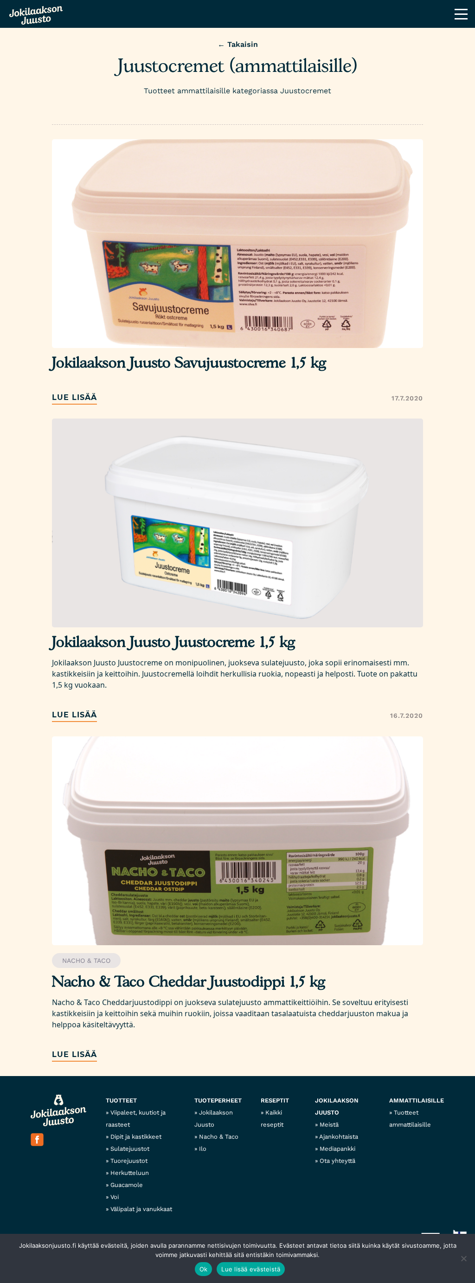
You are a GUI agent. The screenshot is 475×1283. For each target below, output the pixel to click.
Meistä (329, 1124)
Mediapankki (337, 1148)
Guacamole (126, 1184)
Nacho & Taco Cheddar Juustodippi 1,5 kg (188, 982)
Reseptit (275, 1100)
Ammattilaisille (416, 1100)
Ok (203, 1269)
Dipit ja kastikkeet (135, 1136)
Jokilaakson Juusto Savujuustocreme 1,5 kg (189, 363)
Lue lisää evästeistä (250, 1269)
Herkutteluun (129, 1172)
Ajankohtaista (338, 1136)
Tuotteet (121, 1100)
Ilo (202, 1148)
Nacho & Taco (86, 960)
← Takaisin (238, 44)
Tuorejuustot (129, 1160)
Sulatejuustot (129, 1148)
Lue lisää (74, 397)
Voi (114, 1196)
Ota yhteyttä (337, 1160)
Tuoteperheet (218, 1100)
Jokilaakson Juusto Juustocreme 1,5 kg (173, 643)
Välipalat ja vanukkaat (141, 1209)
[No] (463, 1258)
